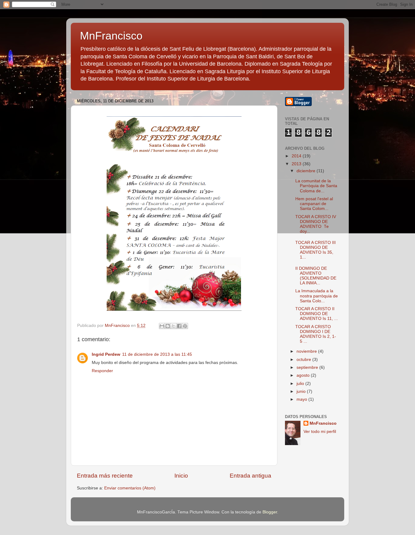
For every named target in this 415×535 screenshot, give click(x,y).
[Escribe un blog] (168, 326)
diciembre (307, 171)
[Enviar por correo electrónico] (162, 326)
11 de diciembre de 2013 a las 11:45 (157, 354)
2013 (297, 164)
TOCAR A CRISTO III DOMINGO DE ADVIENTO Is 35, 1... (315, 250)
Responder (102, 371)
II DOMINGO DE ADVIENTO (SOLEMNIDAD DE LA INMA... (315, 276)
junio (302, 391)
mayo (302, 399)
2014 (297, 156)
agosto (304, 375)
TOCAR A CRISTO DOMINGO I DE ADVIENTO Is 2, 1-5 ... (315, 334)
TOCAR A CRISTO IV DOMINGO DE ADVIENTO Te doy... (315, 224)
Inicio (181, 475)
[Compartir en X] (173, 326)
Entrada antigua (250, 475)
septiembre (308, 367)
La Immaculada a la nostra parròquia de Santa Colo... (316, 296)
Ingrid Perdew (106, 354)
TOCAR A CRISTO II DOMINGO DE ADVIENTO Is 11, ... (316, 314)
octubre (304, 359)
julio (301, 383)
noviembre (307, 351)
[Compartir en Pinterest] (185, 326)
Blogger (269, 512)
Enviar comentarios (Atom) (130, 488)
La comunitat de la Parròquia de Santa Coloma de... (316, 186)
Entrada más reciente (105, 475)
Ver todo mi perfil (320, 431)
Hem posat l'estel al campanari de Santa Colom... (314, 204)
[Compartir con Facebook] (179, 326)
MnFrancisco (111, 35)
